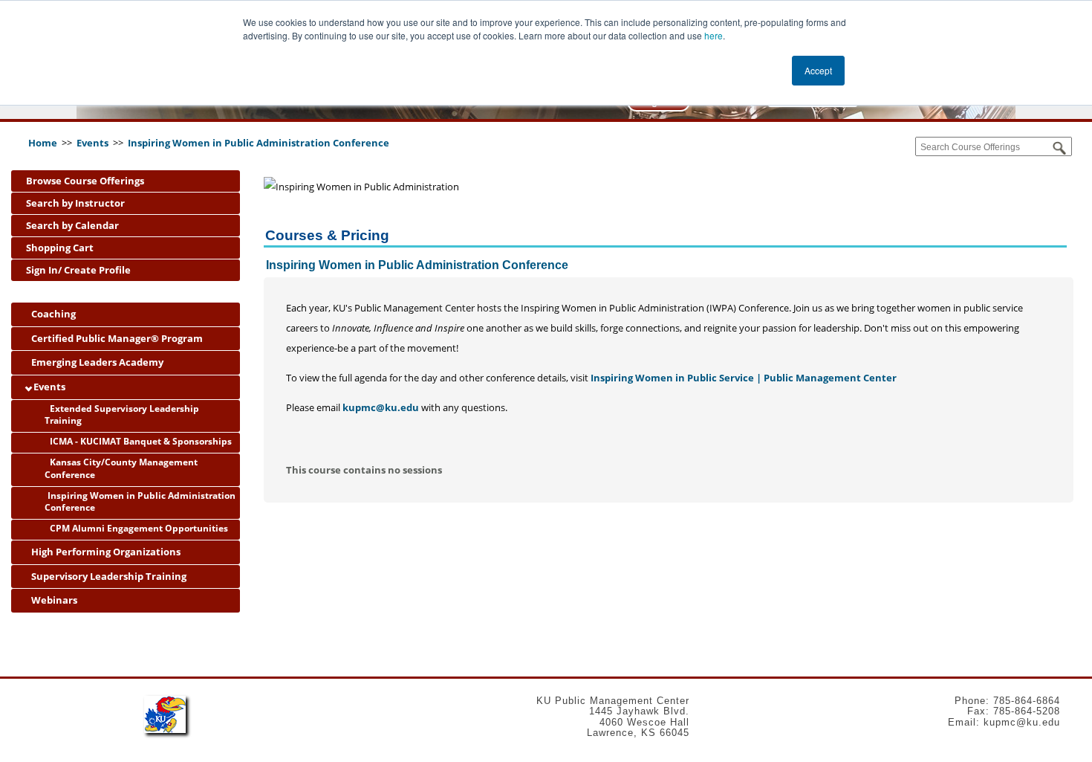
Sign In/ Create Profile (78, 270)
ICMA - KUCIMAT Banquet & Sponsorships (140, 441)
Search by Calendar (72, 225)
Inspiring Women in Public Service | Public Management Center (744, 377)
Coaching (52, 313)
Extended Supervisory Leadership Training (122, 414)
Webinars (53, 600)
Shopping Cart (60, 247)
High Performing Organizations (105, 551)
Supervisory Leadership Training (107, 576)
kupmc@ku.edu (380, 407)
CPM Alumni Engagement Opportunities (138, 528)
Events (94, 142)
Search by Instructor (75, 203)
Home (42, 142)
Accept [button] (818, 70)
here (713, 35)
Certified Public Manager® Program (116, 338)
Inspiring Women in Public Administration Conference (258, 142)
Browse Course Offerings (85, 180)
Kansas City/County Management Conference (121, 468)
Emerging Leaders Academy (96, 362)
